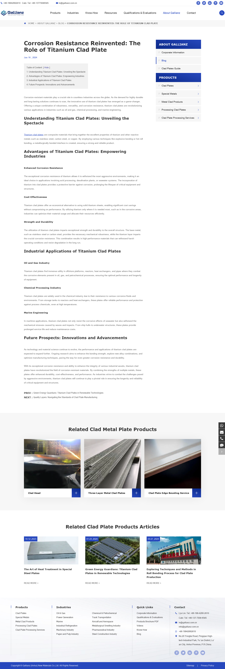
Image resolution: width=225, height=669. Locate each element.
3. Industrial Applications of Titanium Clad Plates (49, 80)
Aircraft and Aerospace (102, 621)
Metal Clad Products (171, 101)
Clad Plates (166, 85)
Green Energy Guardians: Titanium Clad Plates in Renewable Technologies (68, 393)
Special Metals (168, 93)
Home (31, 23)
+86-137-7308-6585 (197, 618)
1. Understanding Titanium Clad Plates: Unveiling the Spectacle (56, 72)
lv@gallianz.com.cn (68, 3)
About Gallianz (171, 12)
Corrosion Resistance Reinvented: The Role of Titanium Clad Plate (112, 23)
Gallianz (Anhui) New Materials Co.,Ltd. (41, 665)
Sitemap (190, 665)
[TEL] (221, 438)
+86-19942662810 (12, 3)
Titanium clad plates (33, 134)
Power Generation (64, 617)
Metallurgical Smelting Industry (106, 625)
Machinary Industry (65, 630)
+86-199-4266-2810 (200, 613)
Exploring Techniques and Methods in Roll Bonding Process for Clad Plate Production (171, 573)
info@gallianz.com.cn (189, 627)
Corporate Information (171, 52)
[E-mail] (221, 432)
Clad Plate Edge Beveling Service (173, 493)
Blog (61, 23)
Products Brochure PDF (148, 621)
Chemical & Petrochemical (104, 613)
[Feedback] (221, 445)
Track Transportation (101, 617)
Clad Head (53, 493)
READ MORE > (31, 583)
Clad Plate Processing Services (176, 117)
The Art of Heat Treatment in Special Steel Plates (48, 571)
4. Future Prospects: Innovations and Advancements (51, 84)
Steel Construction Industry (104, 634)
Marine (59, 621)
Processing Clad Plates (172, 109)
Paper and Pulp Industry (67, 634)
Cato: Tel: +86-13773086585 (35, 3)
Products (55, 12)
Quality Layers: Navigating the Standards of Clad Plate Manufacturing (65, 397)
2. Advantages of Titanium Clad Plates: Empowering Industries (55, 76)
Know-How (91, 12)
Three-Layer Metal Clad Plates (113, 493)
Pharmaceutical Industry (103, 630)
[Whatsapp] (221, 425)
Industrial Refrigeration (66, 625)
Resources (111, 12)
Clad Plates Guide (169, 68)
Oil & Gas (60, 613)
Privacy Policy (207, 665)
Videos (140, 625)
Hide (46, 67)
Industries (73, 12)
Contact (191, 12)
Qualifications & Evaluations (140, 12)
